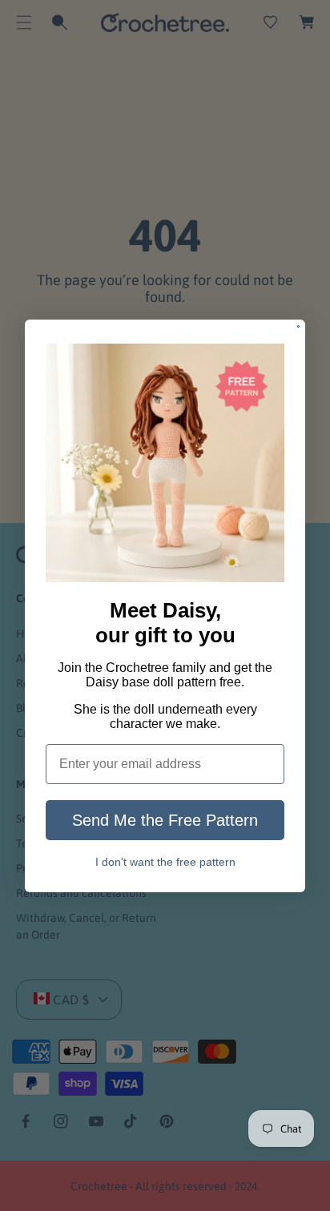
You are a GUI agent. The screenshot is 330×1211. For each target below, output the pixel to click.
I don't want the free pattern (165, 862)
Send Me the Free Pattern (165, 820)
